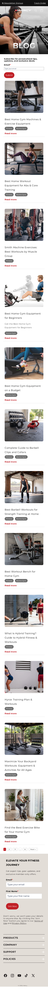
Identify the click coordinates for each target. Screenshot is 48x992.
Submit (9, 75)
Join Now (12, 906)
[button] (5, 10)
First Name (12, 891)
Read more (11, 133)
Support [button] (9, 951)
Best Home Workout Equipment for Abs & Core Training (21, 185)
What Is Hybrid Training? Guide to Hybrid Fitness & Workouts (21, 637)
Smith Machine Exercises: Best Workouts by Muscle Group (21, 251)
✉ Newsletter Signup (12, 3)
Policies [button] (9, 958)
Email (7, 65)
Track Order (40, 3)
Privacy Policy (19, 923)
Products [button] (10, 937)
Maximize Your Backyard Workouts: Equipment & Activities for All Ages (20, 765)
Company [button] (10, 944)
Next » (33, 849)
